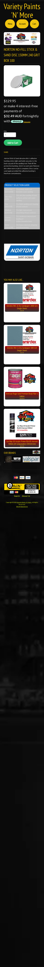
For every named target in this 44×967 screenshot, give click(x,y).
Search (17, 496)
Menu (10, 23)
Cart (34, 23)
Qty (5, 131)
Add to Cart (12, 142)
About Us (26, 496)
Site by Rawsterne (22, 506)
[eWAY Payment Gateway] (22, 493)
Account (22, 23)
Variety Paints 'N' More (22, 10)
